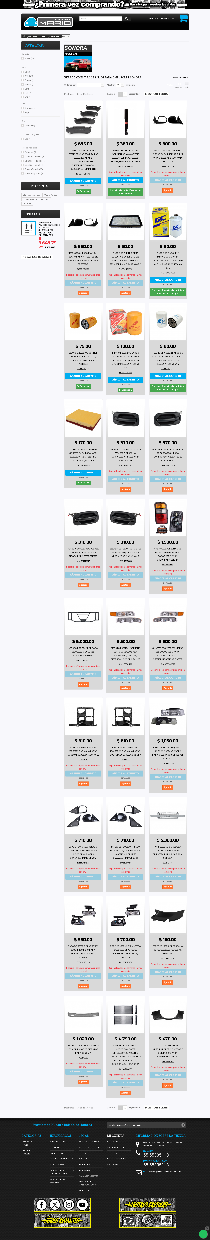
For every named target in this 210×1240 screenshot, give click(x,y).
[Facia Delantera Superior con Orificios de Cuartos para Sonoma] (83, 1015)
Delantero (31, 152)
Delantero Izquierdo (35, 161)
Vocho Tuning (50, 195)
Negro (29, 112)
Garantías (83, 1159)
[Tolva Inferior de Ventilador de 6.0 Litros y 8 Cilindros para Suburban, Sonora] (168, 1015)
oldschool (45, 199)
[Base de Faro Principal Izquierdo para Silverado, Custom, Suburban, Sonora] (125, 717)
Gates (29, 84)
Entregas (83, 1153)
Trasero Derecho (34, 169)
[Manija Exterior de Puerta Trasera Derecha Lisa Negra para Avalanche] (83, 518)
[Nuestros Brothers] (147, 1205)
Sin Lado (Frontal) (34, 165)
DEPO (29, 76)
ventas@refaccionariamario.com (165, 1172)
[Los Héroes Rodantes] (62, 1221)
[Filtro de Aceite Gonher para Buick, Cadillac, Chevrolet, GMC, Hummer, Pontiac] (83, 322)
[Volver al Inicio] (24, 36)
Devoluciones (84, 1165)
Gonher (29, 89)
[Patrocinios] (147, 1221)
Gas (28, 139)
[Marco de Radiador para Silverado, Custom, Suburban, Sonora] (83, 617)
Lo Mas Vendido (30, 199)
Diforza (29, 80)
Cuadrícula (179, 87)
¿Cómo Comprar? (57, 1165)
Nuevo (30, 58)
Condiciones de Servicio (89, 1142)
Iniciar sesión (167, 18)
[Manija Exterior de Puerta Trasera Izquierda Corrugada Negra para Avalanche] (168, 418)
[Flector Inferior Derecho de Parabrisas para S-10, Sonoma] (168, 915)
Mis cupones (112, 1165)
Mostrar (111, 85)
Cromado (30, 108)
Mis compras (112, 1142)
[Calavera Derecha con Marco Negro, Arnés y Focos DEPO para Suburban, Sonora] (168, 518)
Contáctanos (56, 1147)
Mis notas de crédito (116, 1147)
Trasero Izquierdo (34, 173)
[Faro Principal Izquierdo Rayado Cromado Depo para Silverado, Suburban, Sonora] (168, 717)
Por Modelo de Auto (37, 36)
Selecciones (36, 186)
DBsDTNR (27, 203)
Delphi (29, 72)
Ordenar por (70, 85)
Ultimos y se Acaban (32, 195)
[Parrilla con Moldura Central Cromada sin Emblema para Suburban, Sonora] (168, 816)
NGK (28, 97)
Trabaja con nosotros (88, 1176)
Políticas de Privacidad (89, 1147)
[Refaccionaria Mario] (50, 22)
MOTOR (30, 125)
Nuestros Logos (86, 1170)
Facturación (84, 1191)
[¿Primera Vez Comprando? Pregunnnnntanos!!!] (105, 4)
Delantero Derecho (35, 156)
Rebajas (32, 214)
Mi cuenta (116, 1136)
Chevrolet (54, 36)
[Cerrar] (207, 1228)
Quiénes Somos (56, 1153)
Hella (28, 93)
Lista (187, 87)
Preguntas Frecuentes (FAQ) (62, 1159)
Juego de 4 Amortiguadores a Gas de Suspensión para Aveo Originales (49, 229)
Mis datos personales (116, 1159)
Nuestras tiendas (57, 1142)
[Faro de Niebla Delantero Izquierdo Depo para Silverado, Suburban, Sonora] (83, 915)
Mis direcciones (113, 1153)
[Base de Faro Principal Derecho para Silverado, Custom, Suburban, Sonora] (83, 717)
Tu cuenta (153, 18)
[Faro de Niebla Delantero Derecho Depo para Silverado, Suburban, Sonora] (125, 915)
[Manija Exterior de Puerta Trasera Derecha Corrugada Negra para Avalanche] (125, 418)
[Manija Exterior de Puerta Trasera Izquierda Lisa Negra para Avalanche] (125, 518)
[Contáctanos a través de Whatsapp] (203, 1234)
